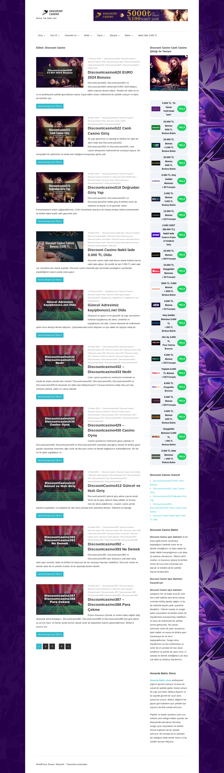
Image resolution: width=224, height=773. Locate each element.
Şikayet (113, 35)
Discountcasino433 (109, 359)
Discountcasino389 (112, 595)
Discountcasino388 (95, 595)
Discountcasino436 (112, 362)
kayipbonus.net (111, 291)
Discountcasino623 (113, 65)
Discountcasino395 (112, 540)
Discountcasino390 (130, 595)
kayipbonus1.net (131, 298)
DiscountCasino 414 (100, 478)
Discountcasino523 (95, 124)
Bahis (127, 35)
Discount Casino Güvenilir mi (99, 177)
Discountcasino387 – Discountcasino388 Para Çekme (109, 604)
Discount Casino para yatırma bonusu (122, 242)
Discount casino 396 (97, 533)
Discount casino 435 (97, 353)
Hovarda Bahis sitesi (160, 680)
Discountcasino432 (110, 347)
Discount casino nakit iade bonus (125, 239)
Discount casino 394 (114, 530)
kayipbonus (106, 298)
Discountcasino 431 (96, 418)
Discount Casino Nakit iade (113, 233)
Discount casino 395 (132, 530)
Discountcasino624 (131, 65)
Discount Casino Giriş (96, 62)
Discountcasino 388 (127, 592)
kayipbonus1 (118, 298)
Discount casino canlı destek (128, 472)
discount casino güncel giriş (118, 295)
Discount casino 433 (114, 350)
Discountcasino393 (128, 537)
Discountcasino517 (95, 183)
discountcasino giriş (115, 62)
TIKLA (182, 109)
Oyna (99, 35)
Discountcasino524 (112, 124)
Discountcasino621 (132, 62)
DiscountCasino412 (118, 478)
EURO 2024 (93, 68)
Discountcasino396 (130, 540)
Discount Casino (128, 59)
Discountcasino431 (130, 418)
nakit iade (112, 246)
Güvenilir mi (70, 35)
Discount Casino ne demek (103, 356)
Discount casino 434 (132, 350)
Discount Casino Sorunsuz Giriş (101, 180)
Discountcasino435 (95, 362)
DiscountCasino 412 (118, 475)
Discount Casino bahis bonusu (120, 236)
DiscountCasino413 (96, 481)
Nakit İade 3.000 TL (147, 35)
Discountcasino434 (126, 359)
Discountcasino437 (130, 362)
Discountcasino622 (96, 65)
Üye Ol (53, 35)
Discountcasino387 (110, 586)
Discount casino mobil (116, 121)
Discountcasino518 (112, 183)
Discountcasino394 (95, 540)
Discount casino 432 (96, 350)
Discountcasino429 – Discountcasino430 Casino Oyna (111, 430)
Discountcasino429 (110, 408)
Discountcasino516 (110, 174)
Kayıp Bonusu (93, 301)
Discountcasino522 (110, 118)
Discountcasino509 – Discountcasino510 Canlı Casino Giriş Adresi (168, 508)
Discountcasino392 (111, 527)
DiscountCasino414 (113, 481)
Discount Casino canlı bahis (99, 239)
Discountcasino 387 (110, 592)
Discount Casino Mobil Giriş (124, 177)
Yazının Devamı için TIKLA (49, 106)
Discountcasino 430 (127, 415)
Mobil (86, 35)
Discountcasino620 (112, 59)
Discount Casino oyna (97, 242)
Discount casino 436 (115, 353)
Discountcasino (121, 180)
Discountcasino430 (113, 418)
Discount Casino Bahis (97, 236)
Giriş (40, 35)
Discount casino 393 (96, 530)
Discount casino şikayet (97, 246)
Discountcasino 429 (110, 415)
